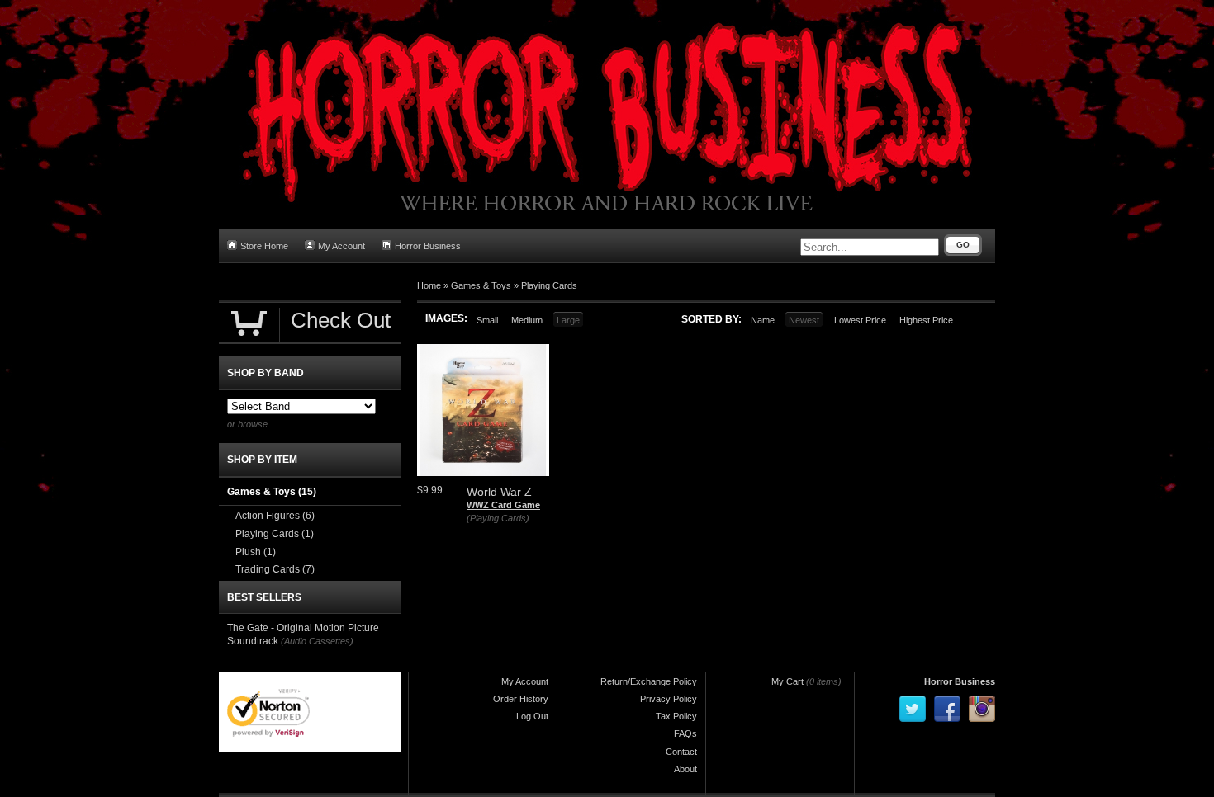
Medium (527, 320)
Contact (681, 752)
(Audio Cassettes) (317, 641)
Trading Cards (275, 569)
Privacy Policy (668, 699)
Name (763, 320)
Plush (255, 552)
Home (429, 285)
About (685, 769)
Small (487, 320)
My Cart (787, 681)
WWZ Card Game (503, 505)
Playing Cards (549, 285)
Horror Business (428, 246)
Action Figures (275, 515)
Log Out (532, 716)
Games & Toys (481, 285)
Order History (520, 699)
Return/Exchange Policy (648, 681)
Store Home (264, 246)
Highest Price (926, 320)
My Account (341, 246)
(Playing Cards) (498, 518)
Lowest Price (860, 320)
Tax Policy (676, 716)
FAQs (685, 733)
